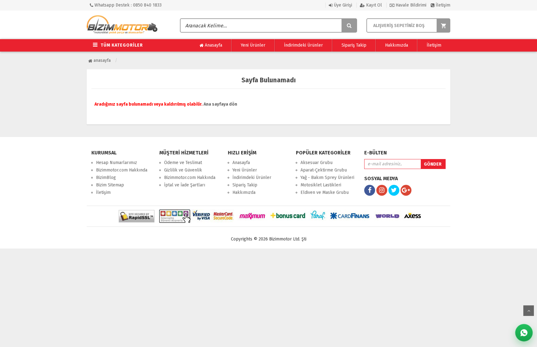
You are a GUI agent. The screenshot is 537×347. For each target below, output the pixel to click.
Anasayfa (213, 45)
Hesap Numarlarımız (116, 162)
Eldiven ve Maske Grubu (325, 192)
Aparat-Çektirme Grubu (324, 170)
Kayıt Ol (373, 5)
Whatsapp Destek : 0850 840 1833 (127, 5)
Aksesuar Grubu (317, 162)
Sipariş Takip (354, 45)
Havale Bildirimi (410, 5)
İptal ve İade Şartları (184, 185)
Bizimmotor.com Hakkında (121, 170)
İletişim (442, 5)
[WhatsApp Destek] (524, 332)
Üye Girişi (342, 5)
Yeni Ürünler (253, 45)
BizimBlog (106, 177)
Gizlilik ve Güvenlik (183, 170)
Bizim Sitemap (110, 185)
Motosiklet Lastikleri (321, 185)
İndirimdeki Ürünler (303, 45)
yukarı (528, 310)
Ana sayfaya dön (220, 104)
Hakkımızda (396, 45)
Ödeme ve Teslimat (183, 162)
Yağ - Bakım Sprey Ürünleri (327, 177)
